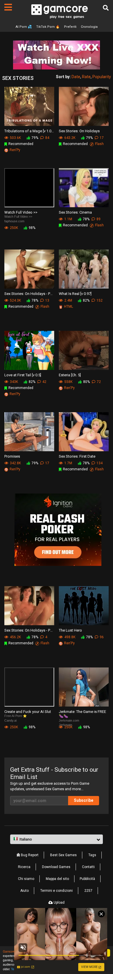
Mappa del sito (57, 879)
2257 (88, 891)
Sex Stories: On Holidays (79, 131)
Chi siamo (26, 879)
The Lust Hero (70, 630)
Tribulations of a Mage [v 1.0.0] (29, 131)
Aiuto (24, 891)
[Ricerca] (106, 8)
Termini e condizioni (56, 891)
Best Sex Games (63, 855)
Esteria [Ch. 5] (70, 375)
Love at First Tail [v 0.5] (22, 375)
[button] (56, 839)
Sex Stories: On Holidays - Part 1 (29, 293)
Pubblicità (87, 879)
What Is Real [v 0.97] (75, 293)
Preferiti (70, 27)
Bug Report (29, 855)
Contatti (88, 867)
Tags (92, 855)
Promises (12, 456)
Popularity (101, 76)
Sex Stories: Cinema (75, 212)
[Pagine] (8, 7)
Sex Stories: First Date (77, 456)
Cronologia (89, 27)
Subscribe (83, 800)
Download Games (56, 867)
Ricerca (24, 867)
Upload (59, 902)
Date (76, 76)
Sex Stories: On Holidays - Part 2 (29, 630)
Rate (86, 76)
